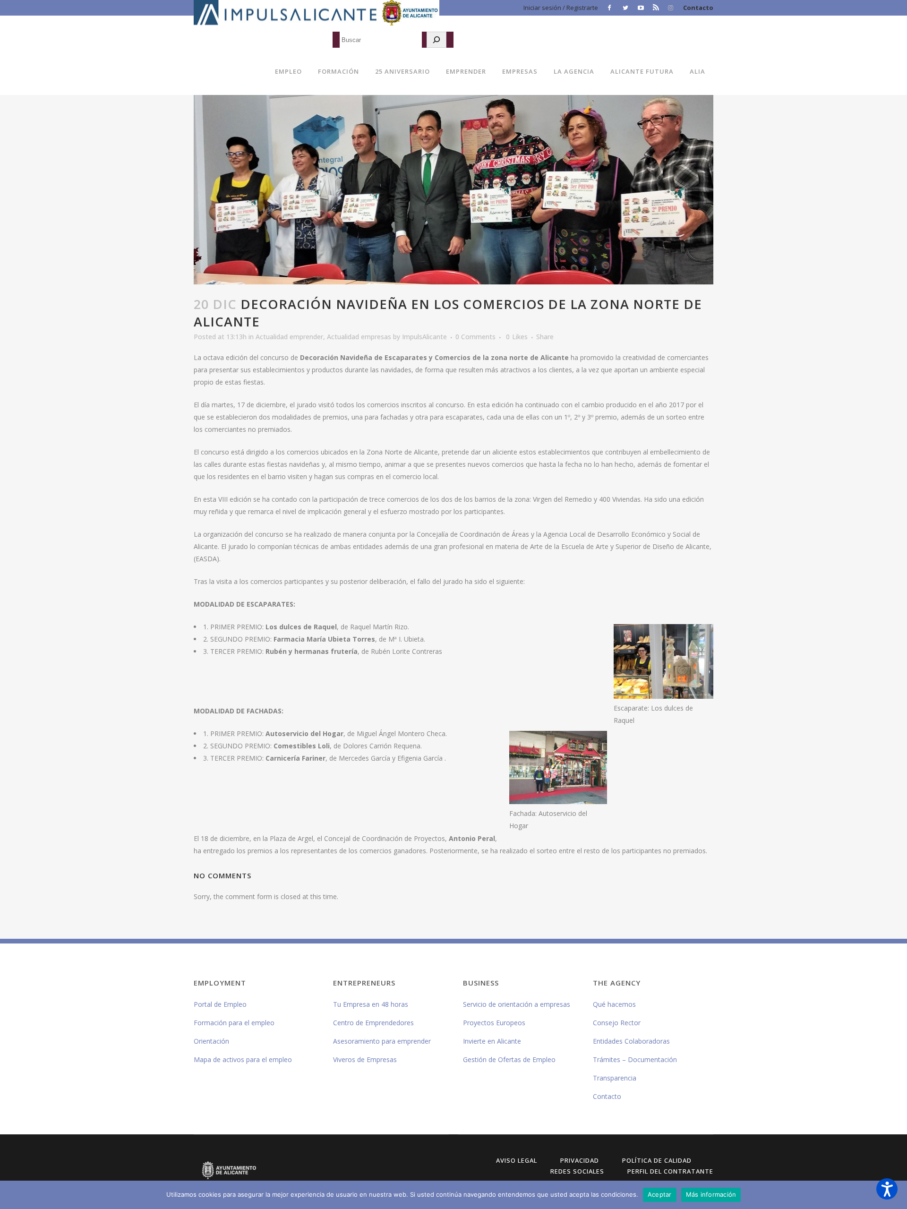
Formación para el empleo (234, 1022)
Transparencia (614, 1077)
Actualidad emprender (289, 336)
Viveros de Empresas (365, 1059)
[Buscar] (436, 40)
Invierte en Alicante (492, 1041)
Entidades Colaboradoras (631, 1041)
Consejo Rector (617, 1022)
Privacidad (579, 1160)
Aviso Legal (516, 1160)
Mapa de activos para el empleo (243, 1059)
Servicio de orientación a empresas (516, 1004)
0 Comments (475, 336)
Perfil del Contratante (670, 1171)
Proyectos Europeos (494, 1022)
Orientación (211, 1041)
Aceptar (660, 1194)
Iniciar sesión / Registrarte (560, 7)
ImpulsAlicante (424, 336)
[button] (887, 1189)
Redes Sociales (577, 1171)
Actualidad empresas (359, 336)
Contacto (698, 7)
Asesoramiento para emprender (382, 1041)
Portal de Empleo (220, 1004)
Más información (711, 1194)
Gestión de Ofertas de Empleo (509, 1059)
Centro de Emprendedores (373, 1022)
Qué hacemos (614, 1004)
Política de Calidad (657, 1160)
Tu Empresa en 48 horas (370, 1004)
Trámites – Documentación (635, 1059)
